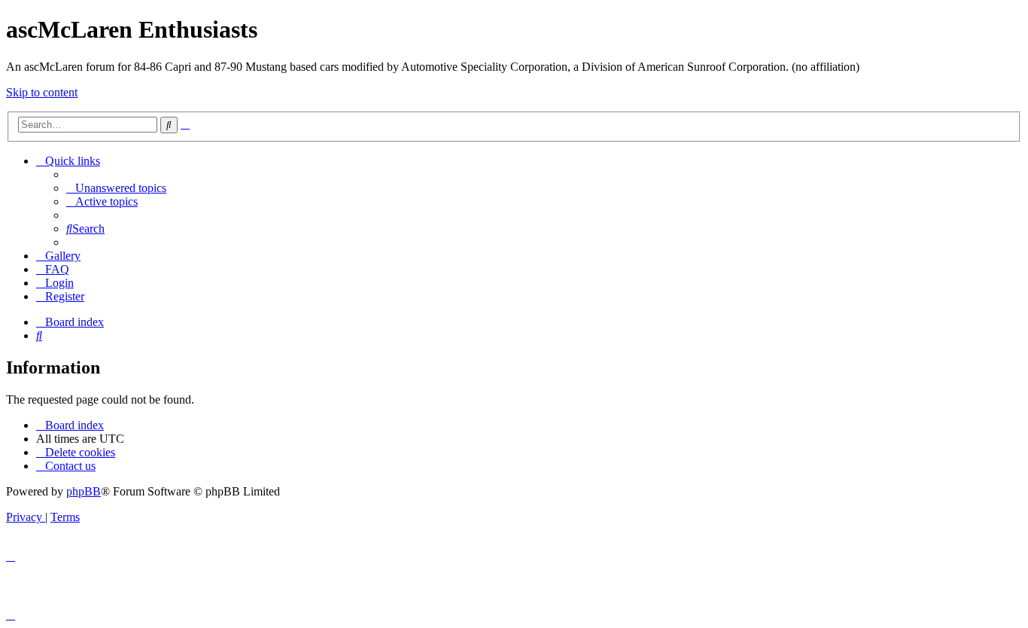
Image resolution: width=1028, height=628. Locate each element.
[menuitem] (116, 187)
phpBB (83, 491)
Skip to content (42, 92)
